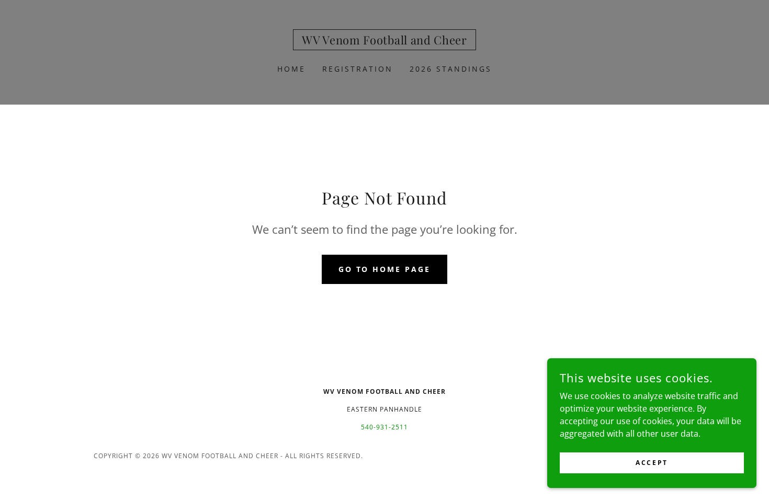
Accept (652, 462)
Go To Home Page (384, 269)
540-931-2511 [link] (384, 427)
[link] (384, 41)
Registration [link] (357, 69)
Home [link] (291, 69)
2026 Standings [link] (451, 69)
